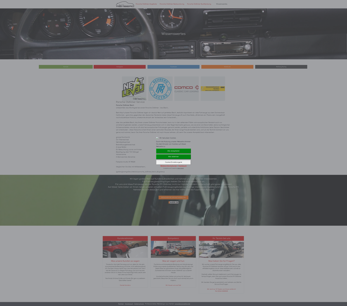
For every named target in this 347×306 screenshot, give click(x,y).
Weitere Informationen (168, 166)
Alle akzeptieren (173, 151)
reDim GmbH (180, 168)
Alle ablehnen (173, 156)
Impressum (182, 166)
